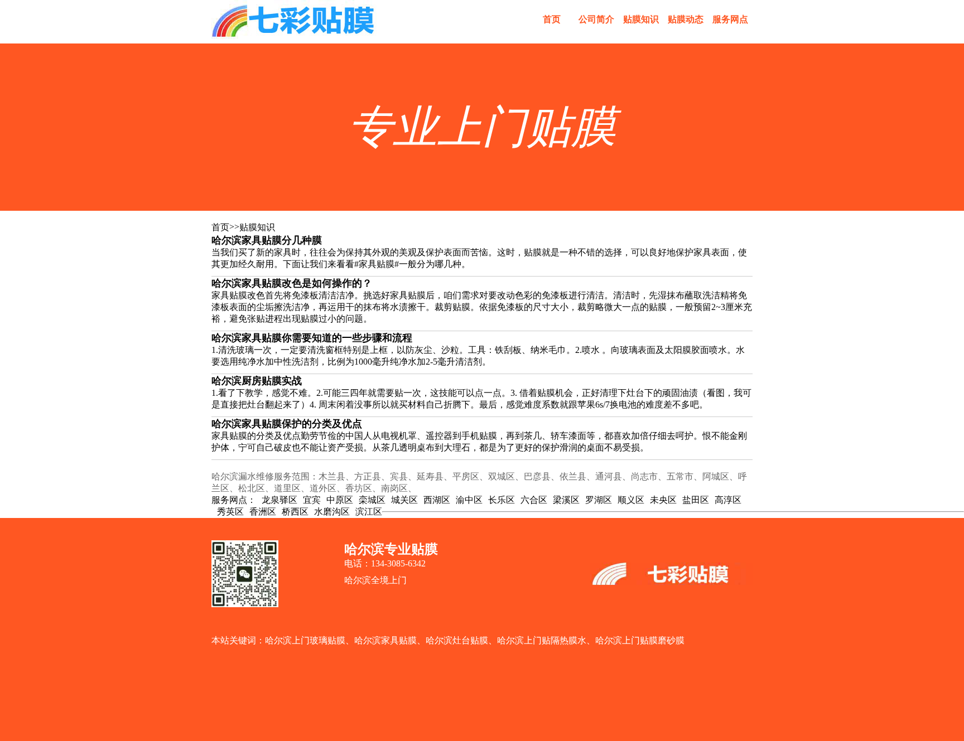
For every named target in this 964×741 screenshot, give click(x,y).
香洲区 (262, 511)
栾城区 (372, 500)
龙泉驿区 (279, 500)
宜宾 (312, 500)
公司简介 (596, 19)
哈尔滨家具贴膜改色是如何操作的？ (291, 283)
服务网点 (730, 19)
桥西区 (295, 511)
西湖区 (436, 500)
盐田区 (695, 500)
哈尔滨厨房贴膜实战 (256, 380)
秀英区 (230, 511)
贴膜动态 (685, 19)
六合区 (533, 500)
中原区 (339, 500)
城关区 (404, 500)
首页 (552, 19)
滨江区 (368, 511)
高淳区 (728, 500)
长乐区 (501, 500)
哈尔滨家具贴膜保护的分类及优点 (286, 423)
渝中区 (469, 500)
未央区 (663, 500)
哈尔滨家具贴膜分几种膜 (266, 240)
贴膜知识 (641, 19)
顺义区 (631, 500)
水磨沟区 (332, 511)
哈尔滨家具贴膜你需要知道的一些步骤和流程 (311, 337)
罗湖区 (598, 500)
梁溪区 (566, 500)
